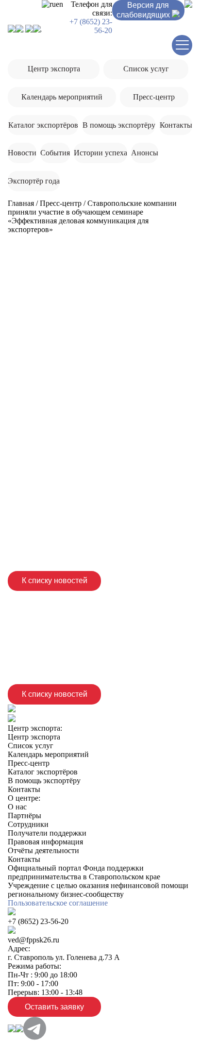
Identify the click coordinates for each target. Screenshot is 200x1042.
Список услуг (146, 69)
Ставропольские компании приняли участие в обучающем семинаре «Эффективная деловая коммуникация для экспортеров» (92, 216)
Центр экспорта (54, 69)
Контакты (176, 125)
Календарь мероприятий (61, 97)
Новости (22, 153)
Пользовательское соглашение (58, 903)
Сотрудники (28, 824)
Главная (21, 203)
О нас (17, 807)
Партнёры (24, 815)
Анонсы (144, 153)
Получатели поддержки (47, 833)
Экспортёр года (34, 181)
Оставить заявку (54, 1007)
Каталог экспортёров (43, 125)
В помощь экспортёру (119, 125)
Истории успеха (100, 153)
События (55, 153)
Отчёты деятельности (43, 850)
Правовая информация (45, 842)
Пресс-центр (154, 97)
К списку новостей (54, 580)
